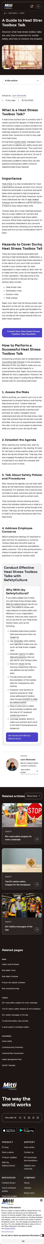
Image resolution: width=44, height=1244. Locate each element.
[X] (24, 1117)
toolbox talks (20, 142)
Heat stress (7, 184)
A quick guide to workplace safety (15, 1027)
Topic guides (12, 13)
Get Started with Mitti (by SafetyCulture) (19, 737)
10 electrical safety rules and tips (15, 1021)
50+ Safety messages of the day (15, 1015)
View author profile (25, 770)
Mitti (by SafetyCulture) (16, 604)
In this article (11, 80)
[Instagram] (38, 1117)
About (26, 1183)
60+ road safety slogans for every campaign (19, 1003)
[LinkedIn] (29, 1117)
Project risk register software (13, 982)
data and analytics (18, 657)
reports (22, 654)
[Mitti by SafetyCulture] (8, 6)
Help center (29, 1147)
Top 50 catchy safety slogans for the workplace (21, 1009)
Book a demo (8, 1152)
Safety (22, 13)
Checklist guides (9, 1196)
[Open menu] (38, 6)
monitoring (15, 715)
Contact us (29, 1152)
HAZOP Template (8, 1065)
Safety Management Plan (12, 1059)
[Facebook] (33, 1117)
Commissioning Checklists (12, 1047)
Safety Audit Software (10, 964)
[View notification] (31, 6)
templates (18, 641)
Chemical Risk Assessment (12, 1053)
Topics (5, 998)
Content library (9, 1183)
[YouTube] (20, 1117)
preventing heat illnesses (13, 362)
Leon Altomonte (19, 95)
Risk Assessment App (10, 988)
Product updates (9, 1157)
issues (21, 664)
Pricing (5, 1147)
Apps (4, 959)
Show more (32, 796)
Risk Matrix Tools (9, 970)
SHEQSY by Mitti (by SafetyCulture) (23, 701)
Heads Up (14, 637)
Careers (27, 1188)
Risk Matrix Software (10, 976)
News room (29, 1193)
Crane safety (7, 1041)
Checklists (6, 1036)
